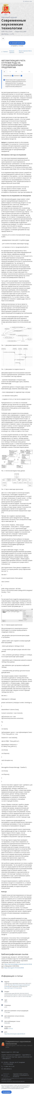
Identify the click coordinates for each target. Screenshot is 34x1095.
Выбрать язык (28, 1)
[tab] (4, 71)
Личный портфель (18, 43)
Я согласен (6, 1092)
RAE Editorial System (6, 1079)
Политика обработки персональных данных (12, 1081)
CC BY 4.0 (10, 1028)
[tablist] (17, 71)
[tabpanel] (17, 81)
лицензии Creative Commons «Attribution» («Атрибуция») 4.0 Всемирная (21, 1075)
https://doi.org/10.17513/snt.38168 (13, 988)
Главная (5, 51)
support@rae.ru (26, 1055)
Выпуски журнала (11, 51)
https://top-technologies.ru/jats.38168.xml (14, 1034)
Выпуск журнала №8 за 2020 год (25, 51)
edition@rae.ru (6, 1058)
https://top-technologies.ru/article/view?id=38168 (18, 964)
